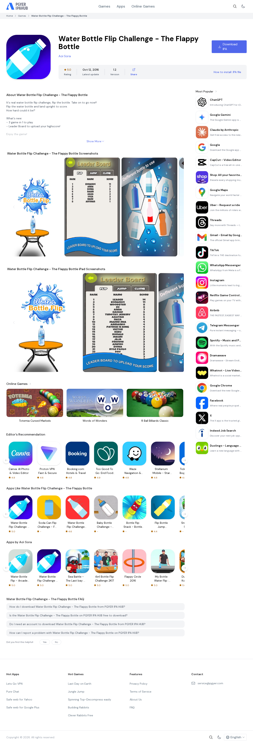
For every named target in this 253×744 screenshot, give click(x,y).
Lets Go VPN (14, 683)
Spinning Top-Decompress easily (89, 699)
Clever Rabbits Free (80, 715)
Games (104, 6)
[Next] (177, 207)
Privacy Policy (138, 683)
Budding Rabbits (78, 707)
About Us (136, 699)
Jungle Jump (76, 691)
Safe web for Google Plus (22, 707)
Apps (121, 6)
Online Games (143, 6)
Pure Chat (12, 691)
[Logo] (17, 6)
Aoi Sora (65, 56)
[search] (234, 6)
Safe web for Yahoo (19, 699)
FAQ (132, 707)
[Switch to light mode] (243, 6)
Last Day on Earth (79, 683)
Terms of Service (140, 691)
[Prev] (13, 207)
